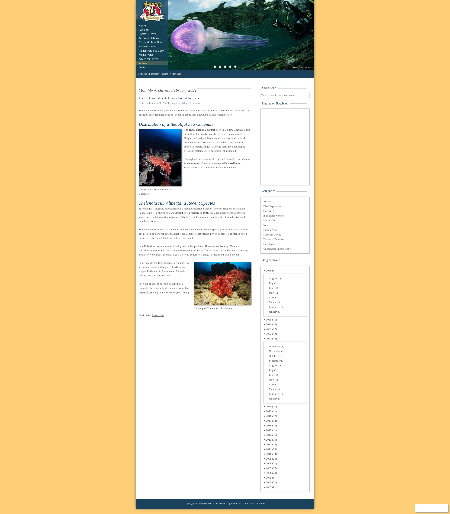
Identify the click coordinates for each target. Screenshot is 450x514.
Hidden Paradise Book (151, 50)
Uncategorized (271, 244)
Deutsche (142, 74)
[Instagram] (435, 508)
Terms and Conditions (254, 503)
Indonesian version (273, 215)
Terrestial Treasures (273, 239)
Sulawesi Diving (147, 46)
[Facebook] (420, 508)
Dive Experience (272, 206)
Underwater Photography (277, 248)
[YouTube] (427, 508)
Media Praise (146, 54)
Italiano (164, 74)
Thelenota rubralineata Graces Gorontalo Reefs (169, 98)
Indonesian (153, 74)
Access (267, 201)
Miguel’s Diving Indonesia (215, 503)
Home (142, 25)
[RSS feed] (442, 508)
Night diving (270, 229)
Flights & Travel (147, 33)
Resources (236, 503)
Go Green (268, 210)
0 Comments (196, 103)
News (266, 225)
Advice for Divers (148, 59)
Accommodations (149, 38)
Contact (143, 67)
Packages (144, 29)
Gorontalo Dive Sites (150, 42)
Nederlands (175, 74)
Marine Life (158, 315)
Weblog (143, 63)
